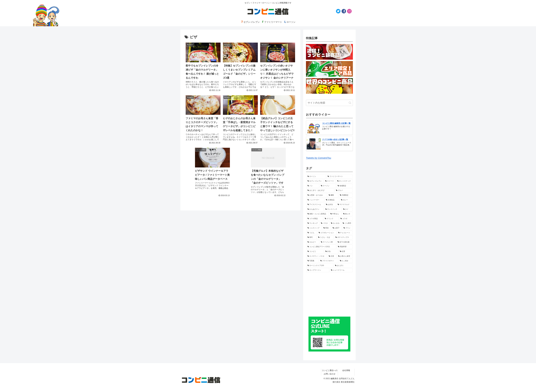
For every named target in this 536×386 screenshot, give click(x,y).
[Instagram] (349, 11)
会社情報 (346, 370)
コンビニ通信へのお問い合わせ (329, 372)
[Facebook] (344, 11)
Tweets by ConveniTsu (318, 158)
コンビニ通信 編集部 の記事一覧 (336, 123)
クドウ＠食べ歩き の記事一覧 (335, 139)
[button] (350, 102)
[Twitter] (338, 11)
